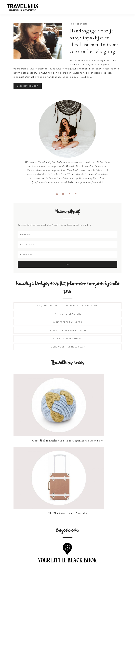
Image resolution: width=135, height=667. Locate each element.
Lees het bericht (27, 86)
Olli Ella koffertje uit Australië (67, 513)
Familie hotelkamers (67, 314)
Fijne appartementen (67, 338)
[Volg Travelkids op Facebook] (70, 193)
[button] (125, 6)
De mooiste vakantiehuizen (67, 330)
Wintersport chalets (67, 322)
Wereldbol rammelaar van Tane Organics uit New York (67, 440)
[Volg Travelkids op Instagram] (58, 193)
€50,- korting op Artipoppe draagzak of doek (67, 306)
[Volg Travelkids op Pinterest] (77, 193)
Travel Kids (25, 7)
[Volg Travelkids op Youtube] (64, 193)
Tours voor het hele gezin (67, 347)
